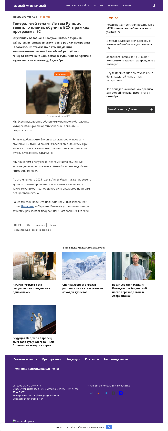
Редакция (73, 359)
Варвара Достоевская (25, 17)
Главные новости (25, 359)
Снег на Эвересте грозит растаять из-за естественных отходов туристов (82, 288)
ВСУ (28, 225)
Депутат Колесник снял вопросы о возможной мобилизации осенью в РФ (129, 44)
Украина (113, 5)
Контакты (92, 359)
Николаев (27, 206)
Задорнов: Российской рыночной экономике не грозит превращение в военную (130, 60)
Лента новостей (76, 5)
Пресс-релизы (52, 359)
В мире (127, 5)
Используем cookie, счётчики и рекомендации (80, 427)
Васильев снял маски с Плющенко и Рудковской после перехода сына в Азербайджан (129, 290)
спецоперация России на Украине (32, 229)
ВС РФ (17, 225)
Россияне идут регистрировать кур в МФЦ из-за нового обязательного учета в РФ (130, 28)
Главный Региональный (29, 5)
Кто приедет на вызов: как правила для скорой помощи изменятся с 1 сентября (129, 92)
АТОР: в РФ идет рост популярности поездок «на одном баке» (31, 288)
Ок (109, 427)
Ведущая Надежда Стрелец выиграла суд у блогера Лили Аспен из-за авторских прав (33, 341)
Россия (98, 5)
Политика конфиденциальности (36, 368)
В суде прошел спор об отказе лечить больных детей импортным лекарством (130, 76)
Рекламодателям (116, 359)
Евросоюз (40, 225)
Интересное (62, 74)
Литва (53, 225)
